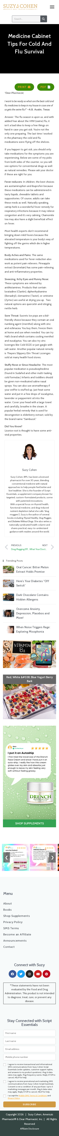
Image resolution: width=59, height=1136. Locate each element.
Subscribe (29, 1104)
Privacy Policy (13, 922)
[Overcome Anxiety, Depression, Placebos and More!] (8, 613)
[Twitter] (21, 974)
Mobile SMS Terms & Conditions (33, 1095)
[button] (52, 7)
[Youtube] (38, 974)
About (7, 903)
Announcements (15, 940)
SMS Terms (11, 928)
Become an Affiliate (17, 934)
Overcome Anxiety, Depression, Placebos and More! (33, 613)
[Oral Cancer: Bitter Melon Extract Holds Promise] (8, 569)
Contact (9, 947)
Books (7, 909)
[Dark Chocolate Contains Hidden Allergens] (8, 597)
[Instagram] (29, 974)
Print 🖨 (24, 87)
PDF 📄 (45, 87)
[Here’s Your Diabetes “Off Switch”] (8, 583)
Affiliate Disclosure (29, 1128)
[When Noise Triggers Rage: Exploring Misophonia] (8, 629)
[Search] (43, 19)
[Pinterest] (46, 974)
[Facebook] (12, 974)
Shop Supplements (16, 916)
